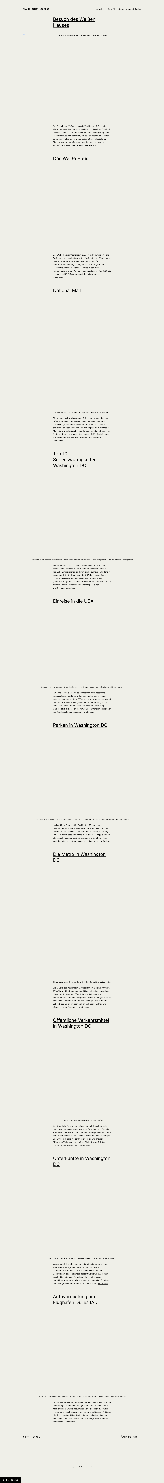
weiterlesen (90, 145)
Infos (108, 9)
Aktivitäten (118, 9)
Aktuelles (100, 9)
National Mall (67, 290)
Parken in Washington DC (80, 725)
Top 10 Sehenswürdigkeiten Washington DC (75, 459)
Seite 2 (36, 1436)
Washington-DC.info (36, 9)
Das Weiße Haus (70, 158)
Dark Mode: (8, 1480)
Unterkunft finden (133, 9)
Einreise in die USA (73, 601)
